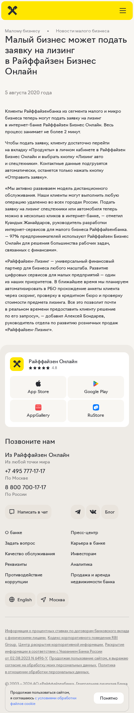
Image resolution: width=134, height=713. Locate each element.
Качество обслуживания (30, 553)
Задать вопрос (20, 543)
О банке (13, 532)
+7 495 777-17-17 (25, 471)
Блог (110, 512)
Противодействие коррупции (23, 578)
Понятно (108, 698)
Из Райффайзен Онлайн (37, 455)
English (24, 600)
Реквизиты (16, 564)
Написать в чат (32, 512)
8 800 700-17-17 (25, 487)
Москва (57, 600)
